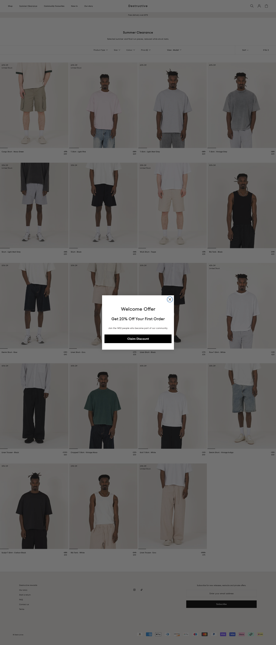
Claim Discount (138, 339)
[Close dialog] (170, 299)
